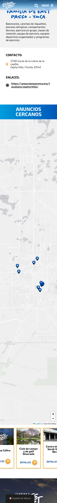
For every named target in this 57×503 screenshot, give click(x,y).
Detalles (25, 462)
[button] (18, 272)
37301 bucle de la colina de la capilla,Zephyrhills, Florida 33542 (27, 64)
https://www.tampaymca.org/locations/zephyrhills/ (30, 85)
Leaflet (38, 423)
